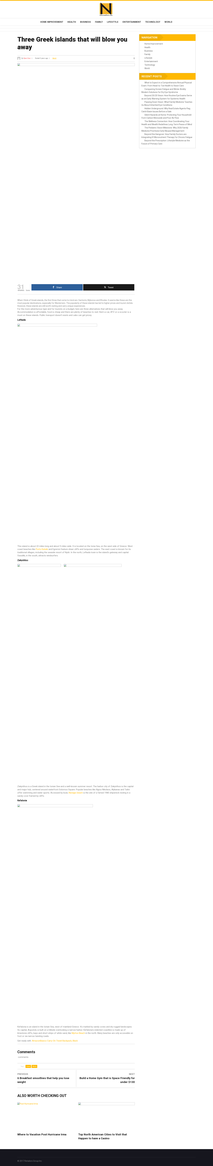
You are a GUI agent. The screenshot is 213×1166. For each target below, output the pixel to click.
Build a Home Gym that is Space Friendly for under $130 (107, 1080)
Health (71, 22)
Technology (152, 22)
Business (85, 22)
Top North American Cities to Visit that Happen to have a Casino (102, 1136)
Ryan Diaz (27, 58)
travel (28, 1066)
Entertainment (132, 22)
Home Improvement (51, 22)
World (168, 22)
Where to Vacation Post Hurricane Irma (41, 1134)
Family (99, 22)
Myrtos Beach (78, 1033)
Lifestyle (112, 22)
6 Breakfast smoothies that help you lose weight (43, 1080)
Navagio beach (76, 792)
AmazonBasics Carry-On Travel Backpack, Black (55, 1040)
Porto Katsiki (42, 549)
